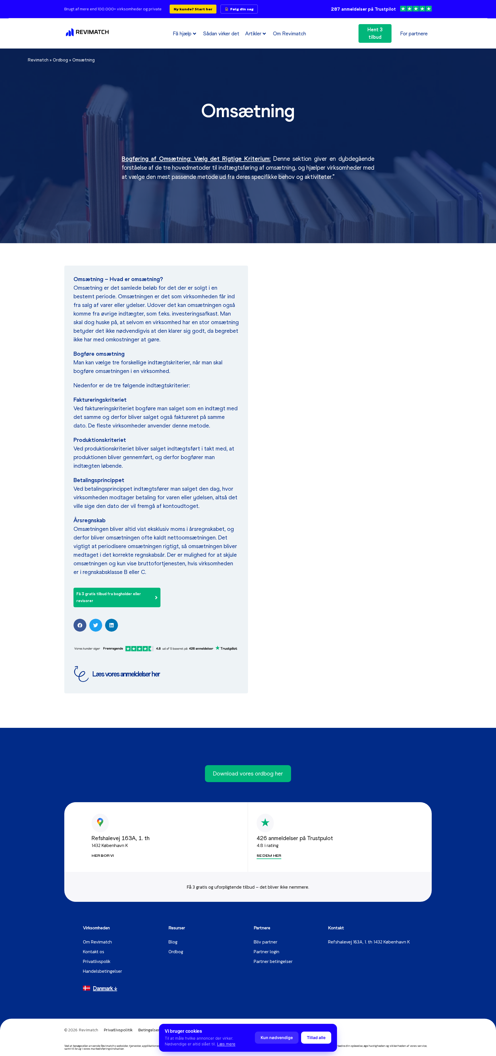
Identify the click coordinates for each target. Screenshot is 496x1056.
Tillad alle (316, 1037)
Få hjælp (182, 33)
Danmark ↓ (105, 988)
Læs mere (226, 1044)
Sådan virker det (221, 33)
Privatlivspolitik (118, 1030)
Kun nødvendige (277, 1037)
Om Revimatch (289, 33)
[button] (79, 625)
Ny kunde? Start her (193, 9)
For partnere (414, 33)
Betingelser (149, 1030)
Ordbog (60, 60)
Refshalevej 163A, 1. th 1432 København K (369, 941)
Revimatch (38, 60)
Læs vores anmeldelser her (126, 674)
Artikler (253, 33)
